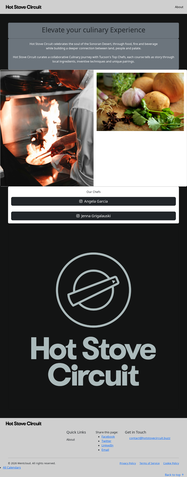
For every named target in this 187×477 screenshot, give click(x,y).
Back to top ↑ (174, 475)
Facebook (108, 437)
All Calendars (12, 467)
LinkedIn (107, 445)
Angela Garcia (95, 201)
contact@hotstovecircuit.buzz (149, 438)
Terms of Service (150, 463)
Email (105, 450)
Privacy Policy (128, 463)
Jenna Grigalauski (95, 215)
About (179, 7)
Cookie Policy (171, 463)
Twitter (106, 441)
